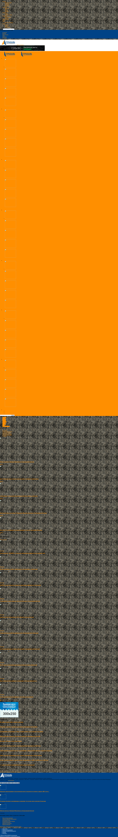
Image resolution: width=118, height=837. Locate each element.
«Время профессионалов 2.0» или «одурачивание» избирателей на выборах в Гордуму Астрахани (26, 750)
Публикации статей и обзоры (8, 821)
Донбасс (4, 424)
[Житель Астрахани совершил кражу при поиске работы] (10, 298)
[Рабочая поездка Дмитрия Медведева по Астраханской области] (10, 168)
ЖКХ (6, 9)
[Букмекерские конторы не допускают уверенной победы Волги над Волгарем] (10, 328)
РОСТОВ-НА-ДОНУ (16, 826)
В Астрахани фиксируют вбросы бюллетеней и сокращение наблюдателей (20, 649)
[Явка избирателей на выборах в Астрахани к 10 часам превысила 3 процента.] (9, 677)
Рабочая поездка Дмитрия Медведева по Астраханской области (18, 169)
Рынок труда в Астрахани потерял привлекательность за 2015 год (19, 248)
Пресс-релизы (5, 34)
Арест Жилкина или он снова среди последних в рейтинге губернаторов (20, 178)
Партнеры (4, 36)
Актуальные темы (6, 820)
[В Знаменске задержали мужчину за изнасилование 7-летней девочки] (10, 278)
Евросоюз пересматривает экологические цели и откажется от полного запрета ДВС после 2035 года (26, 368)
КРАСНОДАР (9, 826)
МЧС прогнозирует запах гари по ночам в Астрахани (16, 147)
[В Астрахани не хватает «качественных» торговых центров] (10, 257)
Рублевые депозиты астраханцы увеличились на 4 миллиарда (18, 219)
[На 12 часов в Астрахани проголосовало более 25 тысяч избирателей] (9, 661)
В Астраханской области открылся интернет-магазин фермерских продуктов (21, 238)
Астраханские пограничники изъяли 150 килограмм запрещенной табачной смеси (22, 77)
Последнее (4, 430)
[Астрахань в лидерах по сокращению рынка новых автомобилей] (10, 396)
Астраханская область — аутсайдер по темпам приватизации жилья (19, 87)
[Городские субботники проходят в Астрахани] (10, 66)
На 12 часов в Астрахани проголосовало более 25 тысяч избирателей (18, 665)
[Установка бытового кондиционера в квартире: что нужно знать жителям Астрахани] (3, 798)
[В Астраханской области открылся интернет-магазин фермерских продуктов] (10, 237)
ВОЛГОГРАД (3, 826)
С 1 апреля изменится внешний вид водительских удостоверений (17, 765)
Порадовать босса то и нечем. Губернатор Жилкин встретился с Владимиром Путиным (23, 198)
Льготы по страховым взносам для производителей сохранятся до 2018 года (20, 745)
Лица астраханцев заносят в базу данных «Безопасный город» (18, 128)
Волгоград (7, 3)
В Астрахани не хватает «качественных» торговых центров (17, 258)
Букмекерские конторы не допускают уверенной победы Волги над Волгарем (21, 329)
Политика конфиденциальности (9, 831)
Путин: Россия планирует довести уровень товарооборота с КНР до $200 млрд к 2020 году (24, 760)
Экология (7, 8)
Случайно (4, 436)
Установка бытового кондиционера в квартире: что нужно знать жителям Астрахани (23, 801)
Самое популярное (6, 432)
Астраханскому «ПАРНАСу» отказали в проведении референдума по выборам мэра (22, 553)
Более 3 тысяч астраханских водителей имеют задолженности (18, 378)
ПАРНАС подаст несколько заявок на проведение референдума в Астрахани (20, 585)
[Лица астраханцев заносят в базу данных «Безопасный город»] (10, 127)
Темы (3, 35)
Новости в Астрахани (7, 823)
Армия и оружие (8, 14)
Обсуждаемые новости (7, 431)
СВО (3, 425)
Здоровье (7, 11)
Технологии (7, 27)
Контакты (4, 38)
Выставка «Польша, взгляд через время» (11, 741)
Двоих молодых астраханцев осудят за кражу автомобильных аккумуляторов (21, 755)
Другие (4, 23)
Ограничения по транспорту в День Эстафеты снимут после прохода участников (21, 731)
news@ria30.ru (11, 780)
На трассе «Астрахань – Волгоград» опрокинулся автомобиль (18, 97)
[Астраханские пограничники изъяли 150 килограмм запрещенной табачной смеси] (10, 76)
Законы (6, 13)
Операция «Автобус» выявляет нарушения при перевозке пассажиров (18, 726)
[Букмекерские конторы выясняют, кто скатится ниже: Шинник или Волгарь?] (10, 357)
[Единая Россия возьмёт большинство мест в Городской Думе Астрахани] (9, 629)
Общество (4, 7)
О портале (4, 32)
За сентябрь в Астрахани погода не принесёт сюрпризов (17, 137)
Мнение (4, 420)
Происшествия (5, 19)
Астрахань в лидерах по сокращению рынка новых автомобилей (18, 397)
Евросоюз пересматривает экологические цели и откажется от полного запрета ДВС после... (24, 791)
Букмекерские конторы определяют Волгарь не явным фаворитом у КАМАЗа (21, 319)
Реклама (6, 18)
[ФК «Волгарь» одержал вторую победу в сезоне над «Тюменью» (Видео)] (10, 337)
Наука (6, 25)
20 (2, 700)
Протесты (4, 421)
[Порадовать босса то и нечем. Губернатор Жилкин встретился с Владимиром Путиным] (10, 196)
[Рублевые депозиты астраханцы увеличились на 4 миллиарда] (10, 218)
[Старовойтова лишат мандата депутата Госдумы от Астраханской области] (9, 597)
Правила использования (7, 829)
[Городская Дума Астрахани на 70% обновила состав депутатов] (9, 613)
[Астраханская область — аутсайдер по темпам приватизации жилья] (10, 86)
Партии (4, 418)
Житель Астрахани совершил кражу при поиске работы (16, 299)
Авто (3, 21)
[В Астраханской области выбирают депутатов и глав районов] (9, 693)
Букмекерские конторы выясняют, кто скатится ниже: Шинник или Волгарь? (21, 358)
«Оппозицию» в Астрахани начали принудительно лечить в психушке (20, 188)
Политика (4, 12)
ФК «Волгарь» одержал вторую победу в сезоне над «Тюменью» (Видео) (20, 338)
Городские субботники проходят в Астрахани (14, 68)
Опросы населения (6, 822)
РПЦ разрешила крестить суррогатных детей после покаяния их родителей (20, 736)
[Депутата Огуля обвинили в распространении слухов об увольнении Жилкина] (10, 206)
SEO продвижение (13, 835)
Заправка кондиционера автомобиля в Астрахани (10, 772)
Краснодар (7, 5)
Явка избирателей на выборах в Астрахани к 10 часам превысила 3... (18, 681)
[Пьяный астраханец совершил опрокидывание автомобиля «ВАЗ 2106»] (10, 288)
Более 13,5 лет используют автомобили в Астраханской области (18, 388)
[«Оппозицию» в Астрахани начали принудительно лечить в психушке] (10, 187)
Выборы (4, 419)
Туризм (6, 10)
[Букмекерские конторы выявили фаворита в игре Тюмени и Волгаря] (10, 347)
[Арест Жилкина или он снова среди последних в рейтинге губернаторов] (10, 177)
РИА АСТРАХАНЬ (5, 835)
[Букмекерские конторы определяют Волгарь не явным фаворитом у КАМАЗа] (10, 318)
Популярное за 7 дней (7, 433)
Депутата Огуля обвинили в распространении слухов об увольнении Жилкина (21, 207)
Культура (7, 24)
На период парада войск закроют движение (11, 722)
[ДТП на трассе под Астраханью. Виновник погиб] (10, 105)
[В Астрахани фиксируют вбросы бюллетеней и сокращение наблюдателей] (9, 645)
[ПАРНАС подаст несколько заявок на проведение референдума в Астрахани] (9, 581)
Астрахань (7, 4)
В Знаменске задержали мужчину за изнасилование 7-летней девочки (19, 279)
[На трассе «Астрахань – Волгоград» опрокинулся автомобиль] (10, 95)
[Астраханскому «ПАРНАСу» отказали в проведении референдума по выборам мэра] (9, 549)
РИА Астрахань (3, 539)
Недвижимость (8, 17)
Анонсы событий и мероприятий (9, 819)
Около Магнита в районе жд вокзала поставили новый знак (17, 407)
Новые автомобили (9, 22)
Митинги (4, 417)
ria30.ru (1, 464)
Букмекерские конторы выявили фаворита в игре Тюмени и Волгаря (19, 348)
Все (5, 107)
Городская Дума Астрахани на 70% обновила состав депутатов (17, 617)
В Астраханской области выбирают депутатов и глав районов (16, 697)
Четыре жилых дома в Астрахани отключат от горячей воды (17, 157)
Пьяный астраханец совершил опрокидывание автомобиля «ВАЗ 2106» (20, 289)
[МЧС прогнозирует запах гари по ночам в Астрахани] (10, 146)
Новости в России (6, 824)
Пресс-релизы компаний (7, 817)
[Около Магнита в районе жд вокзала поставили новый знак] (10, 406)
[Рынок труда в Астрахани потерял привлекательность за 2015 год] (10, 247)
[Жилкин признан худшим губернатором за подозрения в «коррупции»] (9, 565)
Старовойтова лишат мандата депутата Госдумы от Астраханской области (20, 601)
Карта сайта (4, 828)
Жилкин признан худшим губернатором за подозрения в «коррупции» (19, 569)
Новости (4, 1)
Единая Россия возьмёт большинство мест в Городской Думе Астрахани (19, 633)
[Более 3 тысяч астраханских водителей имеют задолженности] (10, 377)
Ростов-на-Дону (8, 2)
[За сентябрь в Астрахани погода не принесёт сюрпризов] (10, 136)
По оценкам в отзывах (7, 434)
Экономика (4, 15)
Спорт (3, 20)
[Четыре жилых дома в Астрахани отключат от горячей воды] (10, 156)
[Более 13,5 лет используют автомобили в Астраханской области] (10, 387)
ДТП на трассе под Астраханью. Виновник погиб (15, 106)
